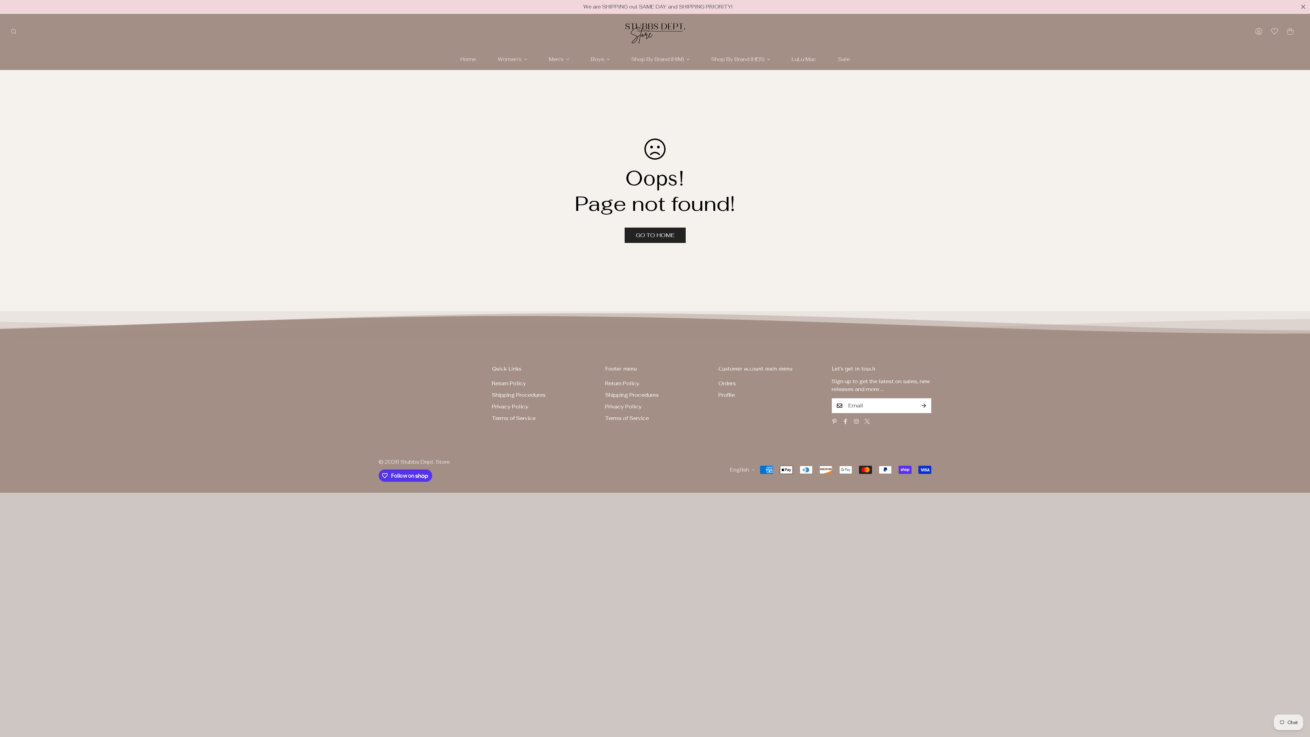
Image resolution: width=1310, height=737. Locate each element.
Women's (510, 59)
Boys (597, 59)
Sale (844, 59)
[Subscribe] (923, 405)
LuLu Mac (804, 59)
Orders (727, 383)
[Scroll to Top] (1297, 700)
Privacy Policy (510, 406)
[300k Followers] (845, 421)
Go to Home (655, 235)
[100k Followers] (856, 421)
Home (468, 59)
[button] (1290, 31)
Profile (726, 395)
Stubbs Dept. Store (425, 462)
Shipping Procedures (518, 395)
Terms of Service (514, 418)
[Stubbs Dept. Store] (655, 31)
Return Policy (509, 383)
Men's (556, 59)
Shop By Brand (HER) (738, 59)
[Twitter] (867, 421)
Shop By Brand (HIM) (657, 59)
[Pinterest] (834, 421)
